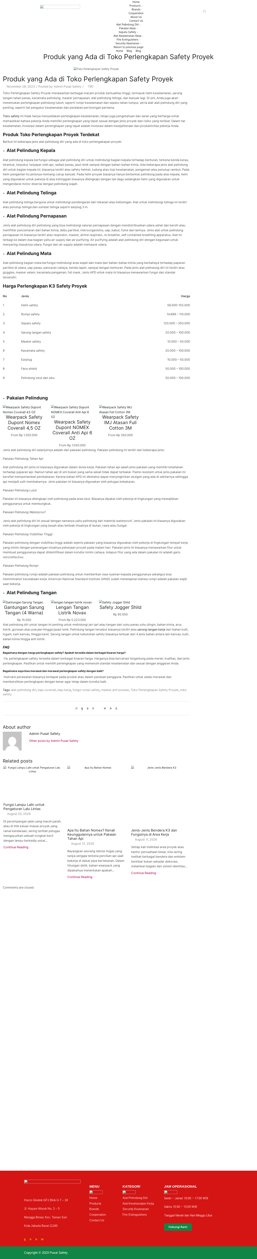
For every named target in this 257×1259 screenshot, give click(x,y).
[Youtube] (42, 1239)
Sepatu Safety (127, 32)
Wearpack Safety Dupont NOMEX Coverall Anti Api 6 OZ (72, 430)
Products (135, 5)
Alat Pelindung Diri (127, 24)
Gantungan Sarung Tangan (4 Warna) (24, 610)
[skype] (115, 708)
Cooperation (136, 13)
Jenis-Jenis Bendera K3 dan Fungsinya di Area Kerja (154, 832)
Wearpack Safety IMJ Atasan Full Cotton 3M (120, 422)
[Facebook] (82, 708)
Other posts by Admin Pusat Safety (53, 741)
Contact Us (136, 20)
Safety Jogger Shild (120, 607)
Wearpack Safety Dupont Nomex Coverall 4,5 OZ (24, 422)
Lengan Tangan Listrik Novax (72, 610)
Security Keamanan (127, 43)
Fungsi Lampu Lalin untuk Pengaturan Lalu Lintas (24, 806)
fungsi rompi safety (86, 690)
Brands (136, 9)
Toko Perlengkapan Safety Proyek (155, 690)
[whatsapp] (110, 708)
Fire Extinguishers (127, 39)
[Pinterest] (93, 708)
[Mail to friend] (99, 708)
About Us (136, 16)
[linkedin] (105, 708)
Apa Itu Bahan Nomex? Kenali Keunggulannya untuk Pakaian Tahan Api (91, 834)
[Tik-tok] (36, 1239)
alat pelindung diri (23, 690)
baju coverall (47, 690)
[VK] (87, 708)
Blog (129, 50)
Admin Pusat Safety (67, 86)
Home (136, 1)
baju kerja (64, 690)
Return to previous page (128, 47)
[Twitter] (77, 708)
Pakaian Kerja (127, 28)
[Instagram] (30, 1239)
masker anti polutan (115, 690)
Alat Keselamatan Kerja (127, 35)
